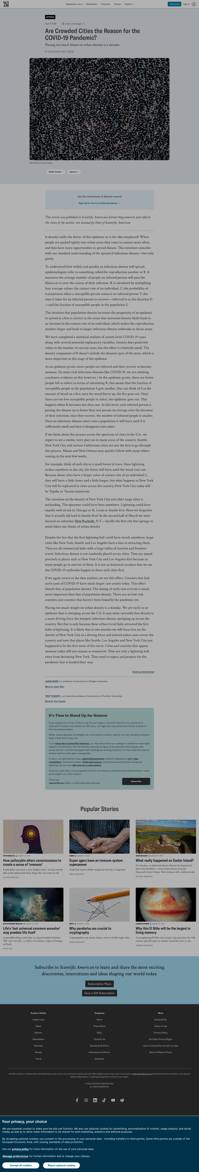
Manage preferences (15, 1156)
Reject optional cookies (61, 1165)
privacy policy (20, 1149)
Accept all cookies (21, 1165)
